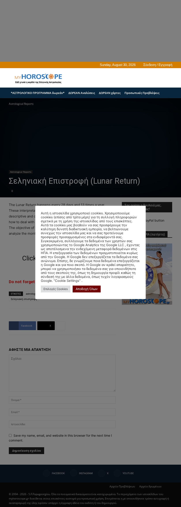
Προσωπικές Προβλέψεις (141, 93)
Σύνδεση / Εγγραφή (157, 65)
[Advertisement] (120, 77)
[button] (167, 93)
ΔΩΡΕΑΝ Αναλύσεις (81, 93)
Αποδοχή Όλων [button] (87, 289)
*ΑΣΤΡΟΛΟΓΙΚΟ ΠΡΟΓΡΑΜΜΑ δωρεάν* (37, 93)
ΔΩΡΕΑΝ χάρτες (110, 93)
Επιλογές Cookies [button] (55, 289)
